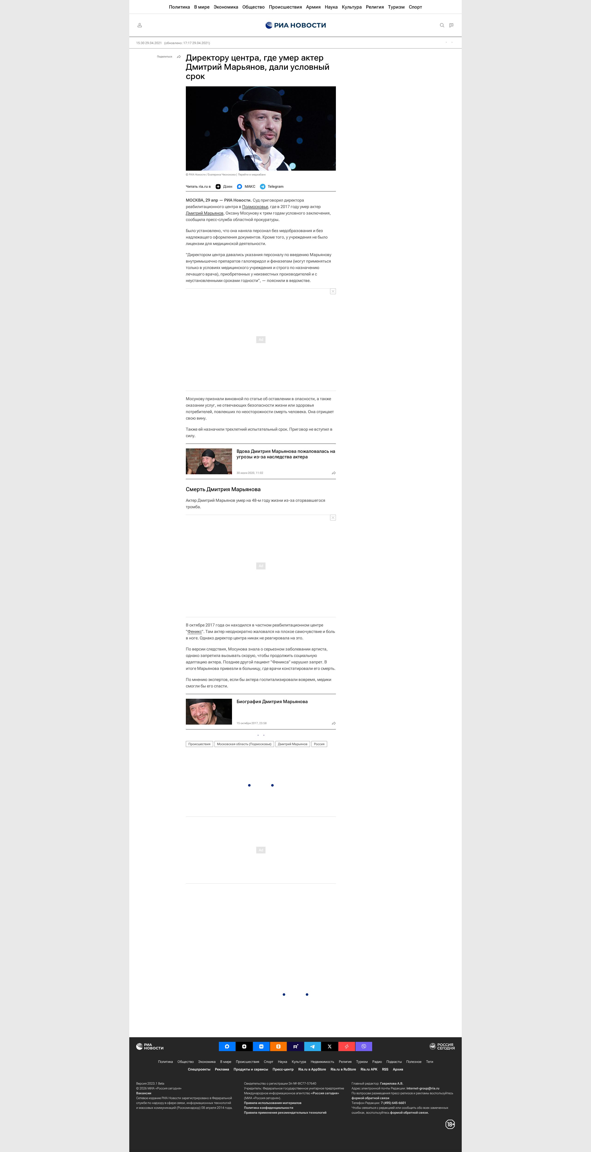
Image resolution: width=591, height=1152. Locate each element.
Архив (398, 1069)
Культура (299, 1062)
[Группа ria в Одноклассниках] (278, 1046)
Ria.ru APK (369, 1069)
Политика (165, 1062)
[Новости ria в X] (329, 1046)
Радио (377, 1062)
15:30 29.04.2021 (149, 43)
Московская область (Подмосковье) (244, 744)
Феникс (194, 631)
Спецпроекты (199, 1069)
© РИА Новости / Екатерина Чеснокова (210, 174)
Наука (282, 1062)
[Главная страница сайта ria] (295, 25)
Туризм (362, 1062)
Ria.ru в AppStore (312, 1069)
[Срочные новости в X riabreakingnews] (346, 1046)
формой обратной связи (370, 1098)
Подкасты (394, 1062)
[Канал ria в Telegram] (312, 1046)
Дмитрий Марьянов (204, 213)
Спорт (268, 1062)
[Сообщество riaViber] (364, 1046)
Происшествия (199, 744)
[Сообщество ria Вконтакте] (261, 1046)
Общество (186, 1062)
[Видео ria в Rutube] (295, 1046)
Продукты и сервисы (251, 1069)
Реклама (222, 1069)
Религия (345, 1062)
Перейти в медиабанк (252, 174)
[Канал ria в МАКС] (227, 1046)
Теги (429, 1062)
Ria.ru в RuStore (343, 1069)
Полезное (414, 1062)
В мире (225, 1062)
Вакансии (143, 1093)
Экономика (207, 1062)
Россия (319, 744)
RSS (385, 1069)
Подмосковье (255, 206)
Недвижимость (322, 1062)
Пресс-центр (283, 1069)
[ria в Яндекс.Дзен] (244, 1046)
